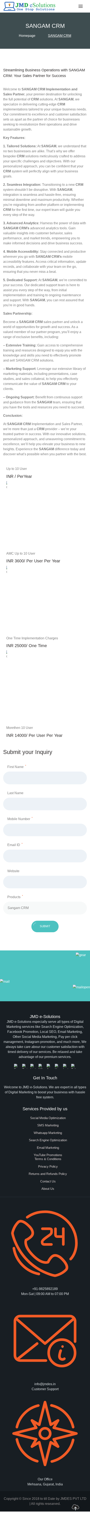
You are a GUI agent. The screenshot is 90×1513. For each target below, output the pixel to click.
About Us (47, 1188)
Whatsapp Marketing (48, 1133)
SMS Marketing (48, 1125)
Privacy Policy (48, 1166)
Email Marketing (48, 1147)
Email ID (15, 844)
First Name (16, 766)
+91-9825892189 (45, 1289)
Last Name (15, 793)
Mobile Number (20, 819)
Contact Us (48, 1181)
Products (15, 897)
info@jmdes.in (45, 1384)
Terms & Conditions (48, 1159)
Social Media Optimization (48, 1118)
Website (13, 871)
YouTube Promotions (48, 1155)
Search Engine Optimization (48, 1140)
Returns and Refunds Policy (48, 1174)
